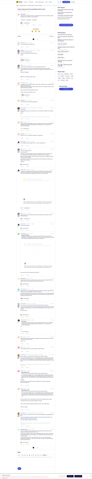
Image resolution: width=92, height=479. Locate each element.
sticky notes (23, 19)
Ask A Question (66, 89)
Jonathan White (23, 303)
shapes (63, 78)
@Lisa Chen (23, 150)
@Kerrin (21, 356)
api (58, 76)
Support (59, 78)
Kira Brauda (22, 100)
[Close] (90, 476)
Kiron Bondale (22, 107)
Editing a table (60, 57)
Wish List (50, 1)
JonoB (21, 347)
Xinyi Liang (22, 42)
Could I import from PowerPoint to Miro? (65, 15)
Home (17, 5)
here (48, 154)
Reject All (70, 476)
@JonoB (25, 356)
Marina (21, 65)
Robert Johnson (23, 354)
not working (34, 19)
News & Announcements (39, 1)
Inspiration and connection (62, 49)
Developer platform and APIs (63, 52)
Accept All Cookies (78, 476)
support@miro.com (28, 51)
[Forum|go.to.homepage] (22, 2)
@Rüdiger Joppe (26, 69)
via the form (28, 160)
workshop (68, 78)
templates (62, 76)
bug (62, 73)
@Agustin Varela (28, 150)
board (59, 73)
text (59, 80)
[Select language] (61, 2)
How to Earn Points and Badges (66, 25)
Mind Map (62, 80)
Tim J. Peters (22, 82)
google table (29, 19)
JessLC (21, 121)
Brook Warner (22, 278)
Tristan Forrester (23, 289)
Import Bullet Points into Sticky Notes (65, 34)
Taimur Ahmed (23, 233)
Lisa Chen (22, 133)
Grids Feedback (60, 54)
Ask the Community (38, 5)
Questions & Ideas (31, 5)
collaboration (66, 73)
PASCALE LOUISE (23, 319)
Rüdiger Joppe (22, 14)
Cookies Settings (62, 476)
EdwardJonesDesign (23, 429)
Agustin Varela (22, 141)
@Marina (22, 135)
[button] (66, 2)
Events (46, 1)
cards (72, 78)
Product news (60, 55)
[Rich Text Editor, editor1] (36, 461)
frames (71, 73)
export (67, 80)
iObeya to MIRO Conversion (63, 51)
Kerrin (21, 336)
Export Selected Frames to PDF (63, 18)
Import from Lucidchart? (62, 43)
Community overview (23, 5)
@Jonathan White (34, 293)
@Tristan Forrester (45, 305)
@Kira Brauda (22, 109)
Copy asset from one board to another (65, 17)
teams (72, 76)
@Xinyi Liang (30, 68)
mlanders (22, 50)
